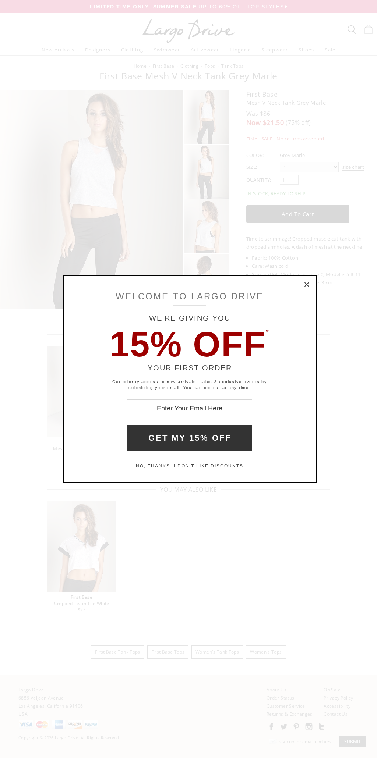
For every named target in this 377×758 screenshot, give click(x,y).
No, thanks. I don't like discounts (189, 466)
